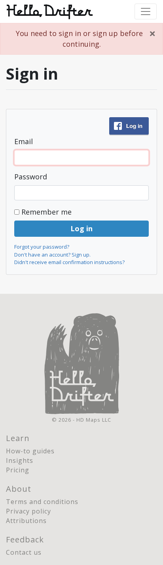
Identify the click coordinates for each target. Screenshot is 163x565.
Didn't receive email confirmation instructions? (69, 262)
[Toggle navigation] (146, 11)
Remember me (46, 212)
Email (23, 141)
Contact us (24, 552)
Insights (19, 460)
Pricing (17, 470)
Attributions (26, 520)
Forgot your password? (41, 246)
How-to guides (30, 451)
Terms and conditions (42, 501)
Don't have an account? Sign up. (52, 254)
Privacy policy (28, 511)
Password (30, 176)
